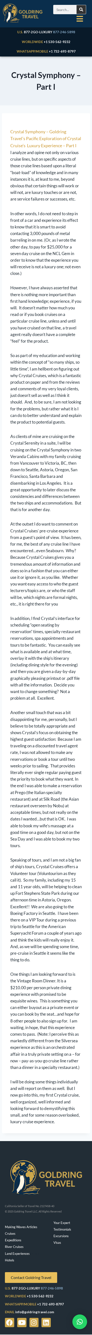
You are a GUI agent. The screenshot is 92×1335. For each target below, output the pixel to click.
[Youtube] (21, 1322)
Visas (57, 1243)
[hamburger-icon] (79, 18)
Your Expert (61, 1223)
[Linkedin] (46, 1322)
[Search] (81, 9)
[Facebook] (9, 1322)
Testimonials (62, 1229)
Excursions (61, 1236)
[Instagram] (34, 1322)
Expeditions (13, 1240)
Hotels (9, 1260)
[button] (79, 1321)
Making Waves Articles (21, 1227)
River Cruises (14, 1247)
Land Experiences (17, 1254)
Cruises (10, 1233)
